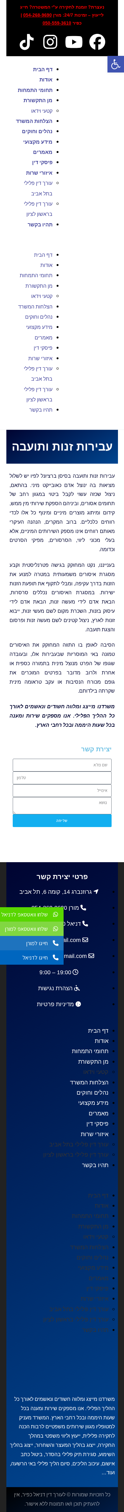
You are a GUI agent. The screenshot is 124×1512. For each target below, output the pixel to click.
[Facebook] (97, 42)
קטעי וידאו (41, 111)
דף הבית (42, 69)
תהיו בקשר (40, 224)
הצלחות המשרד (34, 121)
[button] (34, 239)
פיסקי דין (42, 162)
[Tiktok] (27, 42)
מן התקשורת (38, 100)
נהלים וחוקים (37, 131)
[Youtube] (74, 42)
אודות (45, 79)
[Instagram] (50, 42)
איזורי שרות (39, 173)
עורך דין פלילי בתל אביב (78, 1144)
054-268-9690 (37, 15)
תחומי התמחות (35, 90)
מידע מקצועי (37, 142)
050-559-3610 (57, 23)
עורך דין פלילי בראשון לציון (75, 1154)
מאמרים (42, 152)
